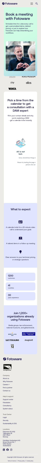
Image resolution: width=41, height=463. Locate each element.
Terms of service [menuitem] (12, 461)
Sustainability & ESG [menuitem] (10, 423)
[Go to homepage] (10, 4)
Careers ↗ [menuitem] (6, 384)
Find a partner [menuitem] (7, 387)
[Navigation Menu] (31, 3)
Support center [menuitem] (8, 399)
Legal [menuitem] (5, 417)
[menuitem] (4, 450)
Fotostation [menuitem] (6, 402)
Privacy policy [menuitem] (21, 461)
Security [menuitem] (5, 420)
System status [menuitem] (8, 409)
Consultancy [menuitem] (7, 405)
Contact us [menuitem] (6, 391)
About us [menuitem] (6, 378)
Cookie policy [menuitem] (30, 461)
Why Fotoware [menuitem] (8, 381)
